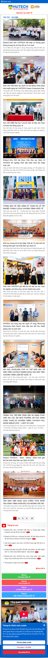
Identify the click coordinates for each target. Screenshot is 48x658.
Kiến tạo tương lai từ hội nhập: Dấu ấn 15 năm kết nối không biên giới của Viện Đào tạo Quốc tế (24, 244)
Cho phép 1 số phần (24, 647)
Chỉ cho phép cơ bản (24, 642)
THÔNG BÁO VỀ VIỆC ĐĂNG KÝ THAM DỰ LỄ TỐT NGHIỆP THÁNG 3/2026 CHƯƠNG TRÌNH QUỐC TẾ (24, 207)
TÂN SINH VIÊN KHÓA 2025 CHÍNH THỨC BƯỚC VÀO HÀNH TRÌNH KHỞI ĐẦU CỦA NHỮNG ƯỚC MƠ (24, 502)
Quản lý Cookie (16, 634)
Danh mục (7, 1)
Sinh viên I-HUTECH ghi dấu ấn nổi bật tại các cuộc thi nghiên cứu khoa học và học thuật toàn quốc (24, 287)
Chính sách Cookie (12, 636)
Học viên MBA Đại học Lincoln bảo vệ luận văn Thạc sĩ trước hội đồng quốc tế (24, 124)
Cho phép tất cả (24, 652)
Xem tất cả (41, 568)
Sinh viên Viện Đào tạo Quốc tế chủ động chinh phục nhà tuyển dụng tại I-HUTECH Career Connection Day (24, 87)
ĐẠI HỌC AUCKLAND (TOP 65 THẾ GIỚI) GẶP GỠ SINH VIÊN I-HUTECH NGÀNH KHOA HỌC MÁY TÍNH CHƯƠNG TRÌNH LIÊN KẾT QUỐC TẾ (24, 372)
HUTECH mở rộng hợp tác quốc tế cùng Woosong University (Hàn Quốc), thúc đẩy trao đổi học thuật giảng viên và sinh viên (24, 326)
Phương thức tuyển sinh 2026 (14, 563)
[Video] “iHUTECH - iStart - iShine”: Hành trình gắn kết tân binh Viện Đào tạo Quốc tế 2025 (24, 459)
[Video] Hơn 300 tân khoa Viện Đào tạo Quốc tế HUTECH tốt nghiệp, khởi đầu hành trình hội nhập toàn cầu (24, 162)
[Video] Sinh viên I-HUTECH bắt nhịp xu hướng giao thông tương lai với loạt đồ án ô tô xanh (24, 44)
